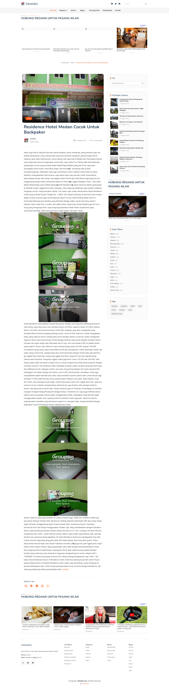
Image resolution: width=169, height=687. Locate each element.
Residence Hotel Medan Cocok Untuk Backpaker (92, 63)
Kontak (118, 10)
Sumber (65, 569)
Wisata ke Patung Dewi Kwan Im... (132, 116)
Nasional (115, 273)
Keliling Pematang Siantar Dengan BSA (132, 132)
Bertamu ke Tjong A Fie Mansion (131, 122)
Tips (113, 264)
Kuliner (114, 257)
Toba (140, 306)
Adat (130, 310)
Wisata (114, 254)
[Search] (142, 83)
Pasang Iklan (107, 10)
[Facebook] (112, 3)
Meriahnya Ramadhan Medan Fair (131, 148)
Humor (115, 237)
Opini (113, 280)
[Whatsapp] (42, 586)
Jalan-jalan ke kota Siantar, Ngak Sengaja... (131, 109)
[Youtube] (119, 3)
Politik (114, 287)
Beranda (53, 10)
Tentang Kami (94, 10)
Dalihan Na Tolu (117, 314)
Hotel (72, 63)
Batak (114, 234)
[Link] (48, 586)
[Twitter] (115, 3)
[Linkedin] (37, 586)
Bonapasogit (117, 244)
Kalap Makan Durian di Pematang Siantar (132, 141)
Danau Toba (116, 290)
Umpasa (114, 306)
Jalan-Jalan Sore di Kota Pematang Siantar (132, 167)
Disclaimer (67, 663)
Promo (114, 270)
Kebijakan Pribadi (70, 660)
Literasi (114, 240)
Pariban (122, 310)
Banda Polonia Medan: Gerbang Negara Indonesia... (131, 158)
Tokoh (114, 250)
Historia (114, 247)
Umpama (124, 306)
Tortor (114, 310)
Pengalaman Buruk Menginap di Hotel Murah (131, 100)
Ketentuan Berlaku (70, 657)
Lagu (114, 277)
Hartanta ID (85, 683)
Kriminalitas (116, 283)
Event (114, 267)
